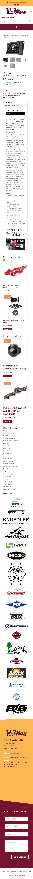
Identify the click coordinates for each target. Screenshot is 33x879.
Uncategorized (7, 486)
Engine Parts (6, 448)
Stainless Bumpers (8, 474)
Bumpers (5, 435)
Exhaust (5, 451)
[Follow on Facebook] (15, 5)
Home (4, 35)
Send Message (20, 857)
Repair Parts (6, 469)
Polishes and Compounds (10, 466)
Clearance (6, 443)
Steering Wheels (8, 479)
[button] (24, 42)
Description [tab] (8, 102)
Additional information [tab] (12, 105)
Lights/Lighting (7, 458)
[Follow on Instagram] (18, 5)
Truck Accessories (8, 481)
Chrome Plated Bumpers (10, 438)
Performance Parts (12, 95)
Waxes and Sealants (9, 489)
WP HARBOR (21, 875)
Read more (4, 259)
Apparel (5, 430)
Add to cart (7, 329)
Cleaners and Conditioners (10, 440)
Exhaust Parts (7, 453)
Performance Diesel (12, 35)
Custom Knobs (7, 446)
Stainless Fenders (8, 476)
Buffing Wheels (7, 433)
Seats (4, 471)
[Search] (29, 21)
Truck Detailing (7, 484)
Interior (5, 456)
